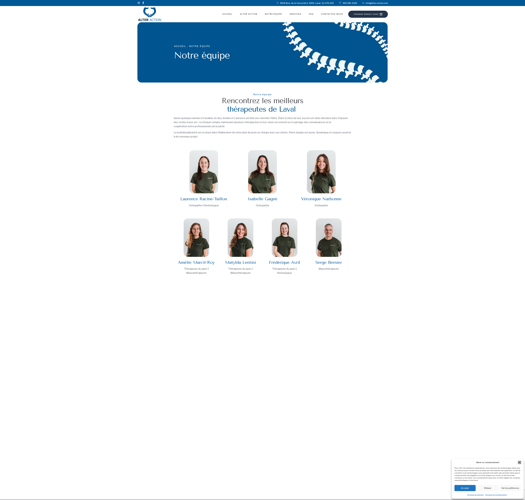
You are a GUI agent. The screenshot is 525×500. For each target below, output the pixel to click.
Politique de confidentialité (496, 495)
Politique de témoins (475, 495)
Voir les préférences (510, 488)
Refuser (487, 488)
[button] (519, 462)
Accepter (465, 488)
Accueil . (181, 46)
